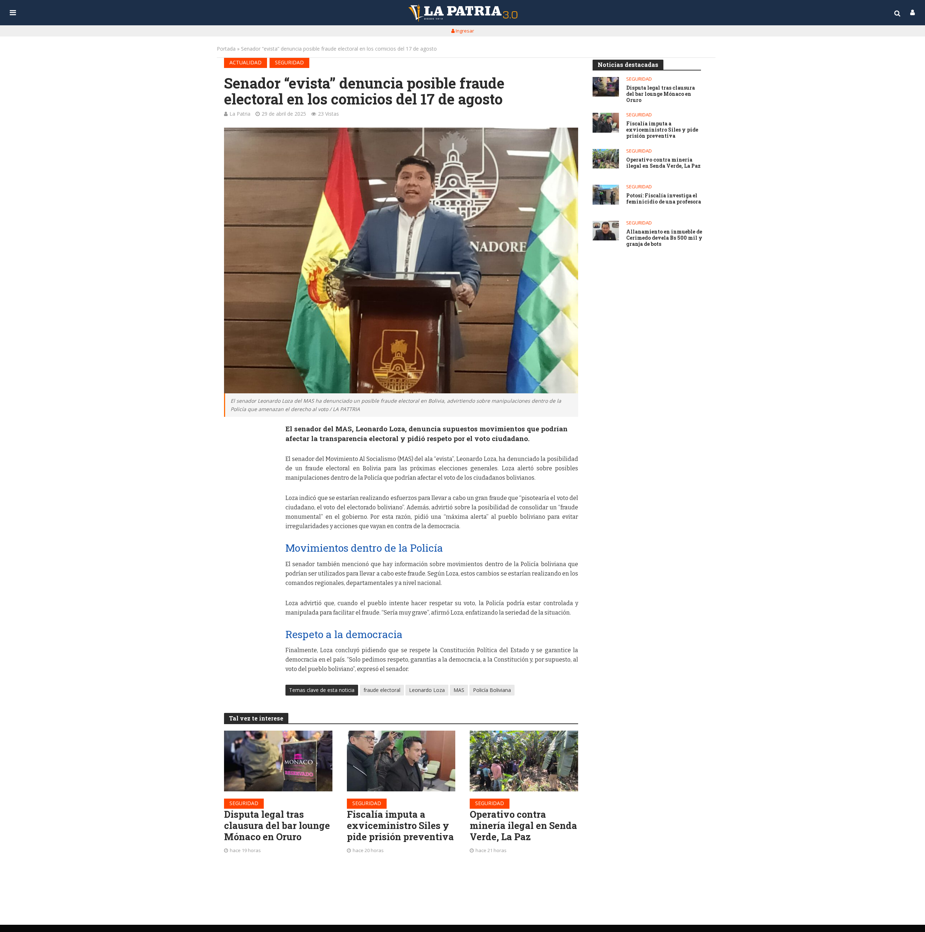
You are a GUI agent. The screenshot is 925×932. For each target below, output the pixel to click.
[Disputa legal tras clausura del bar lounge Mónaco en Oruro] (278, 761)
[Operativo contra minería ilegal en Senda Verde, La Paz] (524, 761)
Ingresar (464, 30)
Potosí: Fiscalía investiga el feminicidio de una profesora (663, 199)
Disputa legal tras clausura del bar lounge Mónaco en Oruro (277, 825)
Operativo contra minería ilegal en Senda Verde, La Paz (523, 825)
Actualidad (245, 62)
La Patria (239, 113)
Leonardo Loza (427, 690)
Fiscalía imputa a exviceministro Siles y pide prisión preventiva (400, 825)
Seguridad (289, 62)
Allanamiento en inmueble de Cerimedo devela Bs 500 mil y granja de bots (664, 238)
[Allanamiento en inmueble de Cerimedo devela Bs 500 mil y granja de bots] (606, 231)
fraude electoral (381, 690)
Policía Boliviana (492, 690)
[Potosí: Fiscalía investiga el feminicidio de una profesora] (606, 195)
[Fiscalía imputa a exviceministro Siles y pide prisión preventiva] (401, 761)
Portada (226, 48)
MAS (458, 690)
